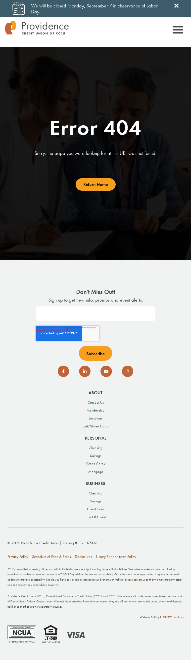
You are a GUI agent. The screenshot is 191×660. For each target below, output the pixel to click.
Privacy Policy (17, 556)
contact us (139, 580)
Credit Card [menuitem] (95, 509)
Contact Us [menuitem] (96, 402)
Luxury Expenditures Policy (116, 556)
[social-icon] (63, 371)
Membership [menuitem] (95, 410)
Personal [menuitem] (95, 438)
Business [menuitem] (95, 483)
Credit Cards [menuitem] (95, 463)
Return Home (95, 184)
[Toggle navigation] (177, 30)
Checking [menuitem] (95, 447)
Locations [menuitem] (95, 418)
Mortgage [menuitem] (95, 471)
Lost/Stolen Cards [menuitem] (96, 426)
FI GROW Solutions (172, 617)
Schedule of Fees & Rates (51, 556)
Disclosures (83, 556)
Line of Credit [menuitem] (96, 517)
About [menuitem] (95, 392)
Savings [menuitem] (95, 455)
